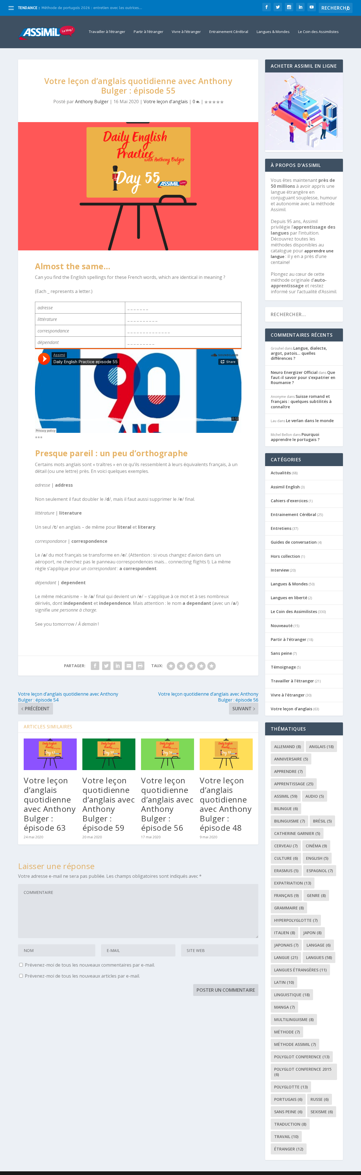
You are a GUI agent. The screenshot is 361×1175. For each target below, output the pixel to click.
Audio (314, 796)
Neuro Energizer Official (294, 372)
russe (320, 1099)
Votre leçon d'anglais (166, 101)
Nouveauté (281, 625)
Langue (286, 957)
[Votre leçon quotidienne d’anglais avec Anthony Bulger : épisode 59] (108, 754)
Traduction (290, 1124)
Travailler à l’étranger (107, 31)
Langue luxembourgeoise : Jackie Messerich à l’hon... (87, 8)
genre (316, 895)
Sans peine (281, 653)
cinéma (316, 845)
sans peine (288, 1111)
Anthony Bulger (92, 101)
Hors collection (285, 556)
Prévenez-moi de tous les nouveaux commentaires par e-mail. (90, 965)
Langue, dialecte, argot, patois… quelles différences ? (299, 353)
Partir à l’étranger (148, 31)
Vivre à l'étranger (288, 695)
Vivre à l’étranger (186, 31)
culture (286, 858)
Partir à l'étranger (288, 639)
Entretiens (281, 528)
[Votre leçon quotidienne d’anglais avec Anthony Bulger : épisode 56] (167, 754)
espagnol (320, 870)
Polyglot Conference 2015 (302, 1071)
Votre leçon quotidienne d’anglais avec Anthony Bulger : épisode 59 (108, 804)
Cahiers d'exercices (289, 500)
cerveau (286, 845)
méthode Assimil (295, 1044)
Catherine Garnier (297, 833)
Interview (280, 570)
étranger (288, 1149)
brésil (322, 821)
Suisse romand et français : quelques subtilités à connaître (301, 401)
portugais (288, 1099)
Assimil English (285, 487)
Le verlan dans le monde (310, 420)
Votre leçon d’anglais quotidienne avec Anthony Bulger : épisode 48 (226, 804)
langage (319, 945)
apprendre (288, 771)
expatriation (292, 883)
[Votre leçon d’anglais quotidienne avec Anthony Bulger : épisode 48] (226, 754)
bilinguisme (289, 821)
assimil (285, 796)
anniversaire (291, 759)
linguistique (292, 994)
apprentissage (293, 783)
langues (319, 957)
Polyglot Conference (301, 1056)
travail (286, 1136)
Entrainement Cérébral (228, 31)
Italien (284, 932)
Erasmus (286, 870)
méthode (287, 1032)
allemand (287, 746)
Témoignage (283, 667)
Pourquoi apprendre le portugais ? (295, 437)
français (286, 895)
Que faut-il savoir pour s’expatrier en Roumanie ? (303, 377)
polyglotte (291, 1087)
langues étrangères (300, 970)
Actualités (281, 472)
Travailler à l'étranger (292, 681)
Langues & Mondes (273, 31)
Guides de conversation (294, 542)
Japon (312, 932)
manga (284, 1007)
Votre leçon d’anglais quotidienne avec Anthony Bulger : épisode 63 (50, 804)
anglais (321, 746)
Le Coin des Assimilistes (318, 31)
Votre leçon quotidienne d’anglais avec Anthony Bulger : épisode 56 (167, 804)
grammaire (289, 908)
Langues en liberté (289, 597)
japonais (286, 945)
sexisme (322, 1111)
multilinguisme (294, 1019)
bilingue (286, 808)
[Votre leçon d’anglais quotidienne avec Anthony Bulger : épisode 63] (50, 754)
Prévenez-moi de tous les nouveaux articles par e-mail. (82, 976)
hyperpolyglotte (296, 920)
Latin (284, 982)
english (317, 858)
